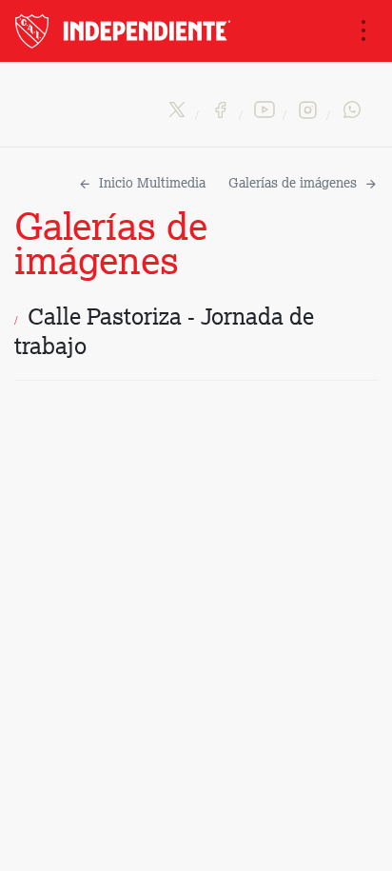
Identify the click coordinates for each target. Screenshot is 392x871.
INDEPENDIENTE (124, 31)
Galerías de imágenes (292, 183)
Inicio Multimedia (152, 183)
